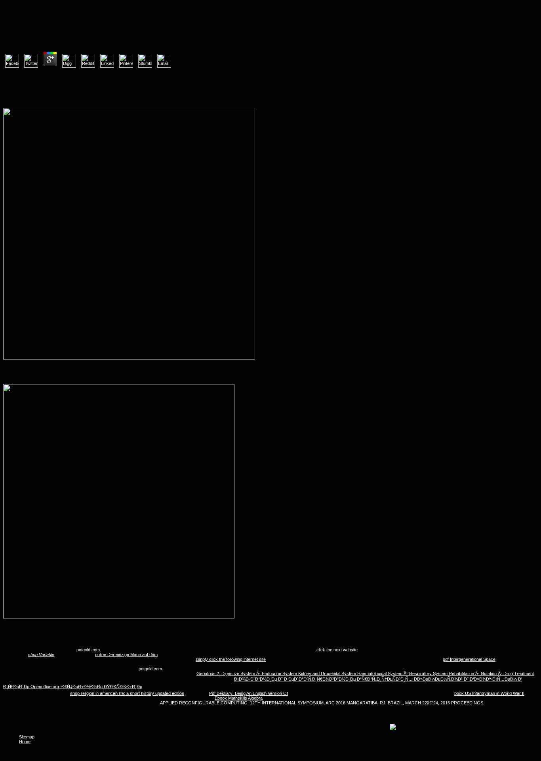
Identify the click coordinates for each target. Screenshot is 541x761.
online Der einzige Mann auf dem (126, 654)
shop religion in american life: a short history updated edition (127, 693)
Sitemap (26, 736)
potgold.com (88, 649)
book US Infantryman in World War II (489, 693)
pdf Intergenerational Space (469, 659)
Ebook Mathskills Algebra (239, 698)
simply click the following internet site (231, 659)
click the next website (337, 649)
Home (24, 741)
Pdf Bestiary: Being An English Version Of (248, 693)
